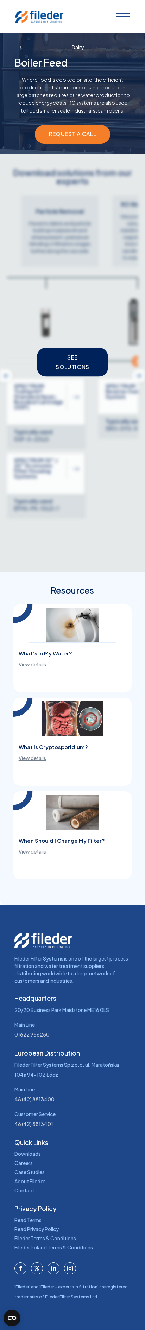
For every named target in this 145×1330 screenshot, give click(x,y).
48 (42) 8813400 (34, 1099)
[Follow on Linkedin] (53, 1268)
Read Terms (28, 1220)
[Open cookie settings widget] (12, 1318)
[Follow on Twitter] (37, 1268)
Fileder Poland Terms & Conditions (53, 1247)
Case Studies (29, 1172)
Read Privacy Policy (36, 1229)
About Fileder (29, 1181)
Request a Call (72, 134)
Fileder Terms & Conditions (45, 1238)
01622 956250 (32, 1034)
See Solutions (72, 362)
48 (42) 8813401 (33, 1124)
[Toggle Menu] (121, 16)
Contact (24, 1190)
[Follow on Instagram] (70, 1268)
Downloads (27, 1154)
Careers (23, 1163)
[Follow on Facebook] (20, 1268)
